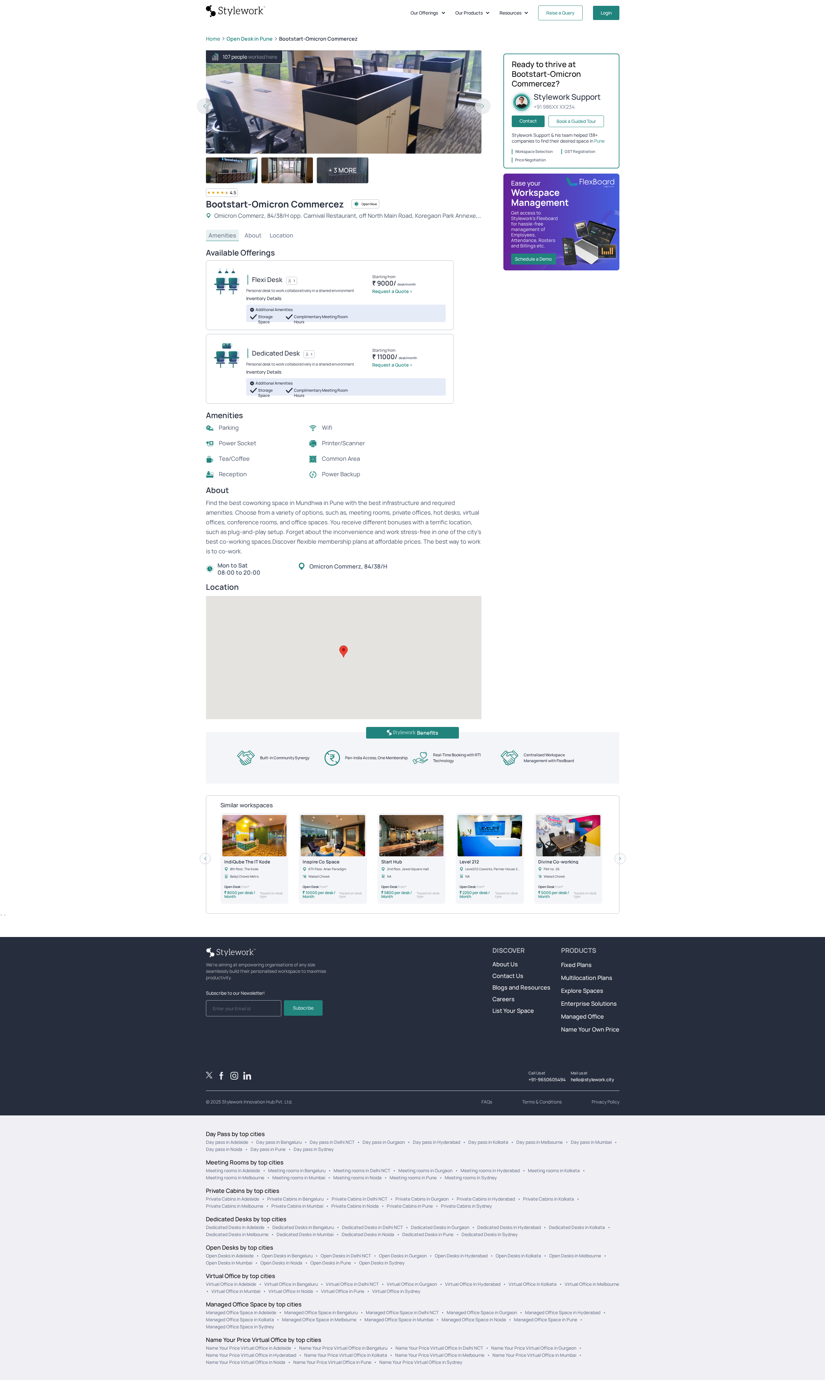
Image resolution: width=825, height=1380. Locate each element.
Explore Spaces (582, 990)
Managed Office (582, 1016)
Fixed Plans (576, 965)
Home (213, 38)
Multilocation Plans (586, 978)
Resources (510, 13)
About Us (505, 964)
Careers (503, 999)
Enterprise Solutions (589, 1003)
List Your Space (513, 1010)
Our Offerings (424, 13)
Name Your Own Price (590, 1029)
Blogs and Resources (521, 987)
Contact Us (507, 976)
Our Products (469, 13)
